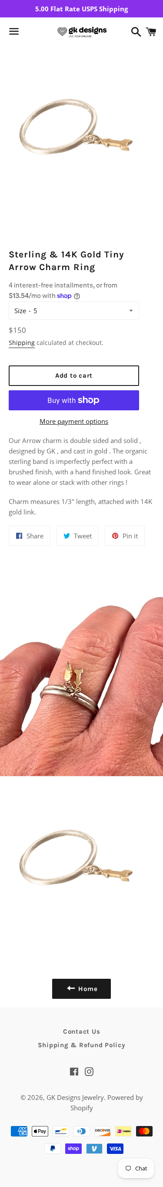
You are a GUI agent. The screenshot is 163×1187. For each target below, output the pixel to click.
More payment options (74, 421)
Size (20, 310)
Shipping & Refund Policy (82, 1045)
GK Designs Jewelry (75, 1097)
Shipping (22, 342)
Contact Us (81, 1031)
